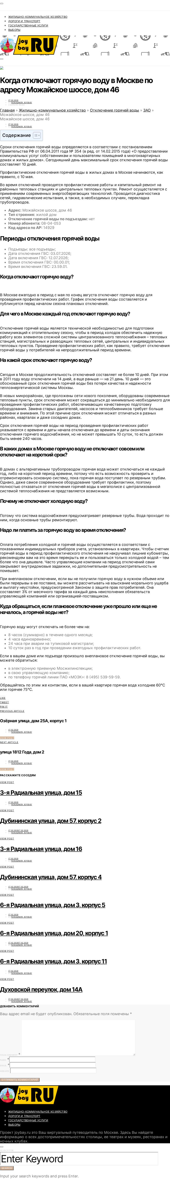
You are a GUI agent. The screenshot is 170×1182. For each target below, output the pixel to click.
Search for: (7, 1150)
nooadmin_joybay (21, 102)
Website (4, 1071)
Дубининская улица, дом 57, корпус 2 (50, 820)
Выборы (14, 29)
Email (3, 1065)
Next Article (9, 742)
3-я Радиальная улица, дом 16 (41, 848)
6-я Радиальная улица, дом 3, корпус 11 (53, 961)
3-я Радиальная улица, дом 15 (41, 792)
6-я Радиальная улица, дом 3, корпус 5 (52, 905)
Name (3, 1060)
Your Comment (8, 1055)
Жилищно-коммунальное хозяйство (37, 16)
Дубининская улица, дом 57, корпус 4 (51, 877)
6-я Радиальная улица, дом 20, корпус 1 (54, 933)
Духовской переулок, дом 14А (41, 989)
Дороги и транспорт (24, 21)
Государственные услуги (28, 25)
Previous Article (12, 711)
